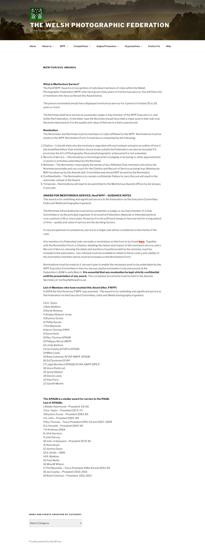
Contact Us (154, 46)
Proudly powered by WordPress (45, 541)
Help (168, 46)
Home (33, 46)
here (141, 241)
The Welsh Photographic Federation (99, 25)
